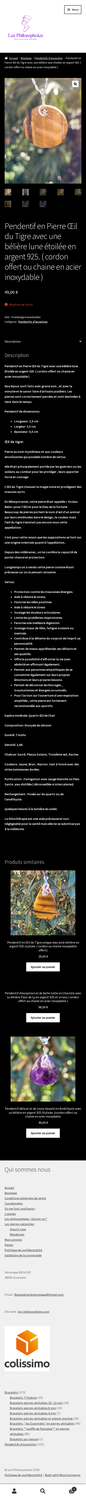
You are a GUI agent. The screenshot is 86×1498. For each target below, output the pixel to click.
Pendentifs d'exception (49, 58)
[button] (75, 84)
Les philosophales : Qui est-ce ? (26, 1219)
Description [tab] (13, 341)
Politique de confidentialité (23, 1250)
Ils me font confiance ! (20, 1209)
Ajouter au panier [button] (43, 967)
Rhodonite (17, 1234)
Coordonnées (14, 1203)
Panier (9, 1245)
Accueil (13, 58)
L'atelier (10, 1214)
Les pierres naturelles (19, 1224)
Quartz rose (18, 1229)
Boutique (26, 58)
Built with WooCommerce (62, 1475)
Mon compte (13, 1240)
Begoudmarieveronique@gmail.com (39, 1295)
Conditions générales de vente (25, 1198)
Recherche (43, 1491)
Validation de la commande (23, 1255)
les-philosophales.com (33, 1312)
